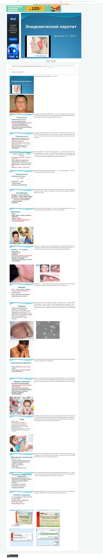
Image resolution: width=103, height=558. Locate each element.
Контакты (93, 1)
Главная (66, 1)
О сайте (71, 1)
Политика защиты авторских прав (82, 1)
